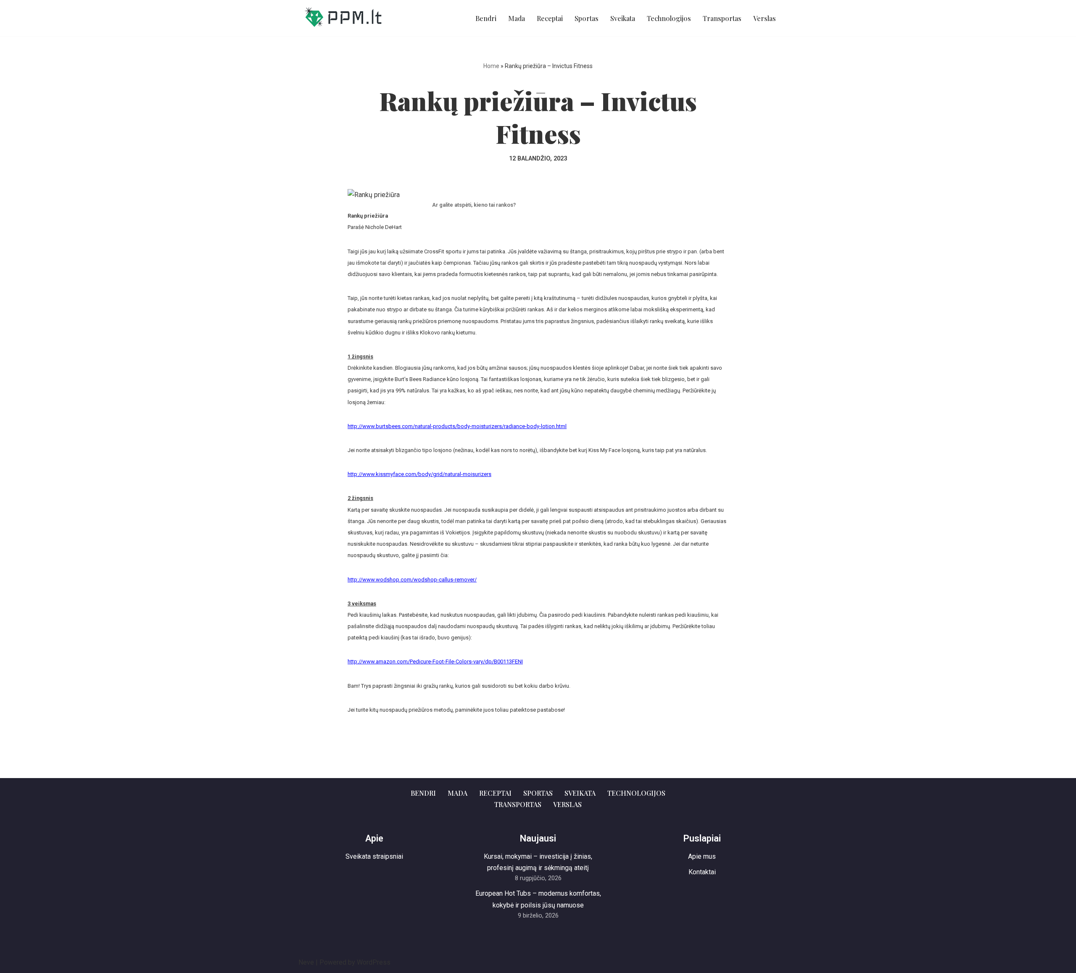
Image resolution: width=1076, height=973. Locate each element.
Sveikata (622, 18)
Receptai (550, 18)
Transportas (722, 18)
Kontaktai (702, 872)
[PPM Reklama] (342, 18)
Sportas (587, 18)
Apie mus (702, 856)
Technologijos (669, 18)
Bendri (485, 18)
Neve (306, 962)
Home (491, 66)
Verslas (764, 18)
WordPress (373, 962)
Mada (516, 18)
